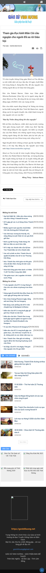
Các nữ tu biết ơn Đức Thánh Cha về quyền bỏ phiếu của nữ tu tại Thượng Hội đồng (17, 255)
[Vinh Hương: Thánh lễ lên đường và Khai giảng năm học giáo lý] (7, 364)
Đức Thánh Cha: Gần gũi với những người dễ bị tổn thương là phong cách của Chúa (18, 341)
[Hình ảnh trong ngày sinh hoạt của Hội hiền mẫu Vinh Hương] (33, 474)
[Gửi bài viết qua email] (33, 48)
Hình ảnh (5, 449)
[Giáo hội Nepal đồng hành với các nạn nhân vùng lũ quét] (7, 398)
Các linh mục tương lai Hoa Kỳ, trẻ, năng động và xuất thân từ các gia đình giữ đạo (18, 236)
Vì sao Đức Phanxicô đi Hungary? (16, 327)
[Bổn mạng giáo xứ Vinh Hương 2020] (11, 474)
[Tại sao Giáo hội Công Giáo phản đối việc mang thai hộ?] (7, 375)
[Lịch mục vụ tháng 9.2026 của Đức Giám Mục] (7, 421)
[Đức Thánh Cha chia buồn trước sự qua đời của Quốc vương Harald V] (7, 409)
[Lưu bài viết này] (41, 48)
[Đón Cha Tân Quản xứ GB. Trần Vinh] (11, 459)
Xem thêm (23, 442)
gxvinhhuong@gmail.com (23, 549)
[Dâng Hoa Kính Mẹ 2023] (33, 459)
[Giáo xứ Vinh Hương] (23, 19)
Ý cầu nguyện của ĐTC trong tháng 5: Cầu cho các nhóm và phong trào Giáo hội (18, 287)
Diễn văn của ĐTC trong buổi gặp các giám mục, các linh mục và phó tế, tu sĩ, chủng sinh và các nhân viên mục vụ (18, 333)
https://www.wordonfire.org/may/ (18, 148)
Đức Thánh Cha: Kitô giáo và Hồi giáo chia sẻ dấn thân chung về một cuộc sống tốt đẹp (18, 264)
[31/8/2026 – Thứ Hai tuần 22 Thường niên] (7, 387)
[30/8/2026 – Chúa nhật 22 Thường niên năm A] (7, 432)
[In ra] (37, 48)
